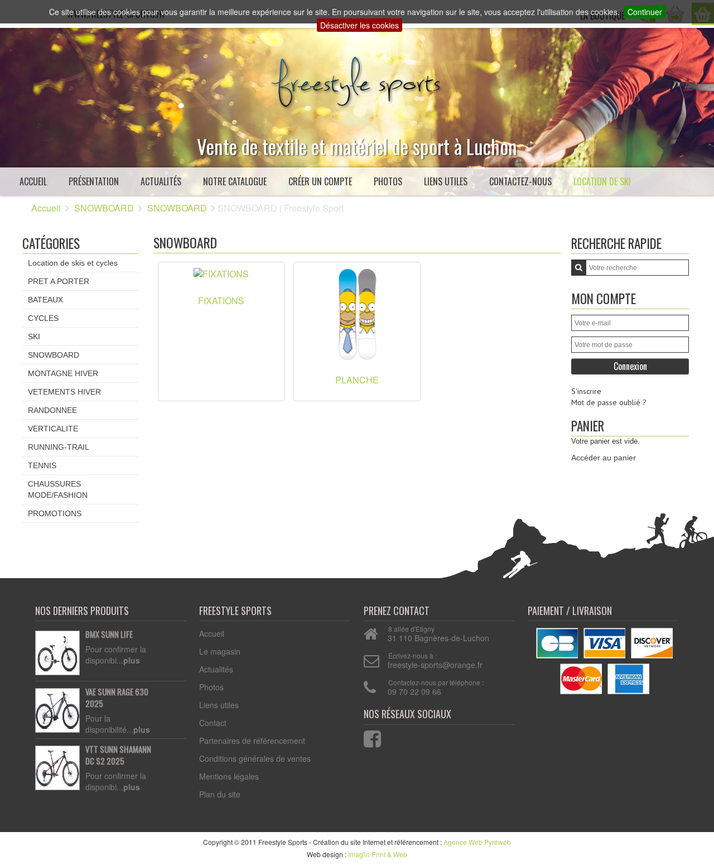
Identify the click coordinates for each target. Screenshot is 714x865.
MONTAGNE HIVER (63, 373)
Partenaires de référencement (252, 740)
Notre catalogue (235, 181)
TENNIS (42, 465)
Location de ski (602, 181)
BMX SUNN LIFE (109, 634)
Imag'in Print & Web (377, 854)
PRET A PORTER (58, 281)
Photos (388, 181)
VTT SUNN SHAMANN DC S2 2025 (118, 755)
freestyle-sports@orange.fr (435, 664)
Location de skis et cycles (73, 262)
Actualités (161, 181)
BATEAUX (45, 299)
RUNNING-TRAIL (58, 447)
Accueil (33, 181)
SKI (34, 336)
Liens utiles (445, 181)
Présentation (94, 181)
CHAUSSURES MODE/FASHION (58, 489)
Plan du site (219, 794)
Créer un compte (320, 181)
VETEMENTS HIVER (64, 391)
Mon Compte (603, 298)
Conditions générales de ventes (255, 758)
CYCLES (43, 318)
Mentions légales (229, 776)
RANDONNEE (52, 410)
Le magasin (219, 651)
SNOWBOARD (104, 207)
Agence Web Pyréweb (477, 842)
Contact (212, 722)
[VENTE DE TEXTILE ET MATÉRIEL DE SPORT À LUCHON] (357, 79)
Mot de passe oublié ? (609, 402)
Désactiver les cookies (359, 25)
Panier (587, 425)
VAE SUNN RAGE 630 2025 (116, 697)
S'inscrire (586, 391)
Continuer (645, 11)
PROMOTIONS (54, 513)
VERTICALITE (53, 428)
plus (131, 660)
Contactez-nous (520, 181)
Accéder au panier (603, 457)
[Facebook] (365, 736)
